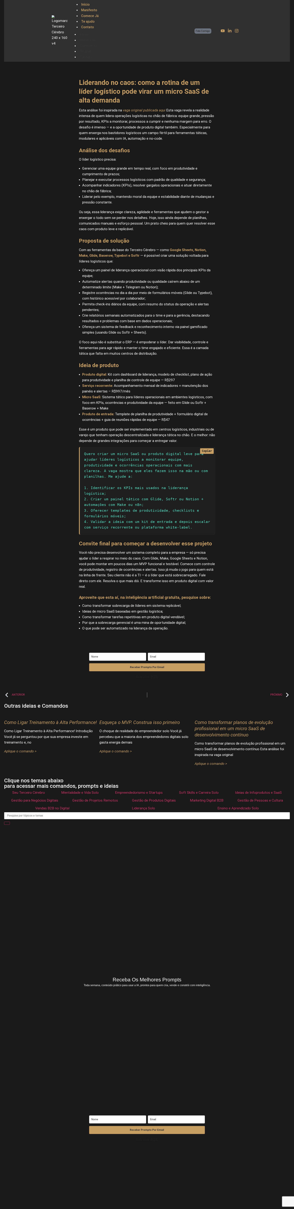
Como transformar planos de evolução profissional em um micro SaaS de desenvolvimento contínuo (234, 729)
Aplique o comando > (20, 751)
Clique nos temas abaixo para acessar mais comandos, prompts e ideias (61, 783)
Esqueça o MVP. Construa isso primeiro (139, 722)
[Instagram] (237, 31)
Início (85, 4)
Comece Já (90, 16)
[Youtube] (223, 31)
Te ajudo (88, 21)
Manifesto (89, 10)
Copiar (207, 451)
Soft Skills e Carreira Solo (199, 793)
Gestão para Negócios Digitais (34, 800)
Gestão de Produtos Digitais (154, 800)
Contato (87, 27)
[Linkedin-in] (230, 31)
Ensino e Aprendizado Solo (238, 808)
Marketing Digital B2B (206, 800)
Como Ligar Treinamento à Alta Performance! (50, 722)
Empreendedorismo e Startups (139, 793)
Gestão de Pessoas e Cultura (260, 800)
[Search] (7, 823)
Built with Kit (147, 677)
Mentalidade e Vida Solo (80, 793)
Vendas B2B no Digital (52, 808)
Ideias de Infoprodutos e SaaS (258, 793)
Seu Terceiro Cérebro (28, 793)
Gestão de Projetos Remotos (95, 800)
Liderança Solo (143, 808)
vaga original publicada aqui (144, 110)
